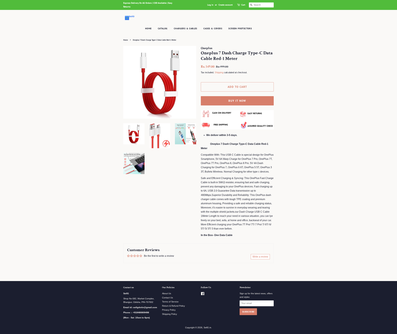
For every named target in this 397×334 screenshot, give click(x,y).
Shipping (219, 72)
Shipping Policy (169, 314)
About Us (166, 293)
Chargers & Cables (185, 28)
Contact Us (167, 298)
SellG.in (207, 327)
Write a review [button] (260, 256)
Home (148, 28)
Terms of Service (170, 302)
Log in (210, 4)
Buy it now (237, 101)
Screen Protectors (240, 28)
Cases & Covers (212, 28)
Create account (226, 4)
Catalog (163, 28)
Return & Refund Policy (173, 306)
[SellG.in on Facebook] (202, 294)
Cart (243, 4)
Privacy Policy (169, 310)
